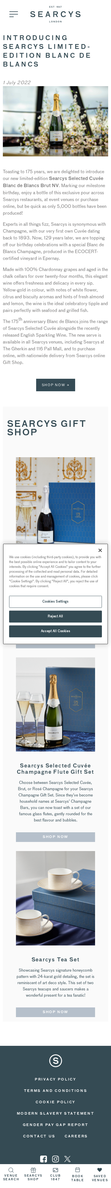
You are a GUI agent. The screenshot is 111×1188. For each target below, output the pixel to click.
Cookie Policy (55, 1102)
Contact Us (39, 1136)
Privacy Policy (55, 1079)
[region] (55, 593)
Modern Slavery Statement (55, 1113)
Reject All (55, 616)
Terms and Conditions (55, 1091)
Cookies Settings (55, 601)
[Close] (100, 550)
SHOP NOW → (55, 384)
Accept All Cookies (55, 631)
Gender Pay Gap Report (56, 1125)
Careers (76, 1136)
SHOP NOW (55, 837)
